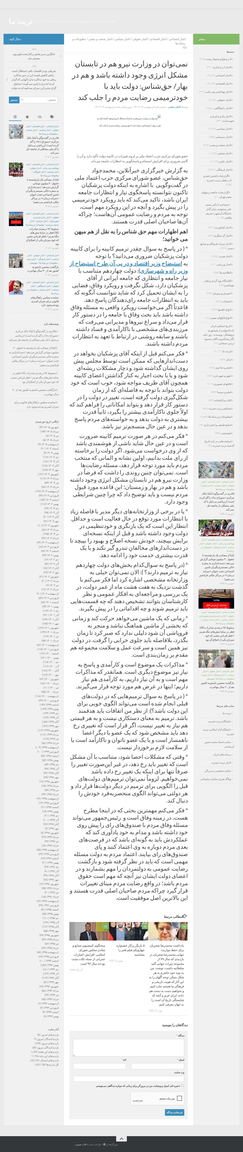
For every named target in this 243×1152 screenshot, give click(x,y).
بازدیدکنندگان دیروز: (47, 1047)
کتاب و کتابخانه (223, 400)
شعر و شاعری (223, 367)
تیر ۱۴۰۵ (54, 435)
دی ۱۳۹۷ (54, 815)
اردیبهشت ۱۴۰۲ (50, 593)
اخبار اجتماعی (177, 39)
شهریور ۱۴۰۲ (51, 576)
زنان (228, 359)
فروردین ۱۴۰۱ (51, 649)
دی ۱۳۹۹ (54, 713)
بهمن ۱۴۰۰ (53, 657)
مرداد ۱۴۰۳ (52, 529)
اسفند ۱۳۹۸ (52, 756)
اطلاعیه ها (225, 272)
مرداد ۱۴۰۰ (52, 683)
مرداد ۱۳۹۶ (52, 888)
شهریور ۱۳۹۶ (51, 884)
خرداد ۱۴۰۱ (52, 640)
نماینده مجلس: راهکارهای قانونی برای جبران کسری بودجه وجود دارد (45, 301)
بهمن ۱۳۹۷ (53, 811)
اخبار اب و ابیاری (222, 67)
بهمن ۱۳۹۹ (53, 709)
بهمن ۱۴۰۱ (53, 606)
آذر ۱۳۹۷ (54, 820)
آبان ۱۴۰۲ (53, 568)
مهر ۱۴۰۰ (53, 674)
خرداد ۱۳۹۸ (52, 794)
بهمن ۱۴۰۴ (53, 452)
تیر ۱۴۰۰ (54, 687)
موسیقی (33, 263)
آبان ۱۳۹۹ (53, 721)
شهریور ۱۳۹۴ (51, 986)
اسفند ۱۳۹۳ (52, 1012)
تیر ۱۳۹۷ (54, 841)
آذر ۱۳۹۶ (54, 871)
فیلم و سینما (224, 392)
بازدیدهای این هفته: (48, 1051)
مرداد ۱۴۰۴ (52, 478)
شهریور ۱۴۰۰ (51, 679)
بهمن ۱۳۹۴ (53, 965)
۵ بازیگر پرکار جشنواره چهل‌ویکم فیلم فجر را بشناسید (130, 950)
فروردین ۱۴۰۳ (51, 546)
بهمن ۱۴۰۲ (53, 555)
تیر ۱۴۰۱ (54, 636)
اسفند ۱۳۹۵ (52, 909)
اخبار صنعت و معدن (100, 39)
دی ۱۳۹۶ (54, 866)
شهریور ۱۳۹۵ (51, 935)
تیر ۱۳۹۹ (54, 738)
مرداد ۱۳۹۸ (52, 785)
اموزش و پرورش (222, 293)
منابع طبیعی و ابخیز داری (217, 425)
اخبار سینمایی (223, 137)
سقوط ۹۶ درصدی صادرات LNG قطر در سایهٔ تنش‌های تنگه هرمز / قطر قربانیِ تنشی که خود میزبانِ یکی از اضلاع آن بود (42, 236)
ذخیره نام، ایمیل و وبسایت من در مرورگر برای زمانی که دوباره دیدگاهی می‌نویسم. (138, 1085)
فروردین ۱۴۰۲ (51, 598)
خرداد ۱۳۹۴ (52, 999)
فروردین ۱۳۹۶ (51, 905)
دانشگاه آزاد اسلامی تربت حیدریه (218, 732)
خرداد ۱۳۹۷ (52, 845)
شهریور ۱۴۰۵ (51, 427)
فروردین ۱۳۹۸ (51, 802)
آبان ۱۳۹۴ (53, 977)
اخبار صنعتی (31, 130)
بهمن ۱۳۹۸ (53, 760)
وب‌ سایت (179, 1072)
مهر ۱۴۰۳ (53, 521)
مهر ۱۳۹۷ (53, 828)
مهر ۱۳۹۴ (53, 982)
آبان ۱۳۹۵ (53, 926)
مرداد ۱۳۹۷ (52, 837)
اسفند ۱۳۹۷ (52, 807)
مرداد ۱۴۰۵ (52, 431)
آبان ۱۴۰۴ (53, 465)
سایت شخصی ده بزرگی (217, 770)
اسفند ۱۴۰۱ (52, 602)
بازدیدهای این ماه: (49, 1056)
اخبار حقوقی (140, 39)
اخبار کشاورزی (223, 227)
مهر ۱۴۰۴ (53, 470)
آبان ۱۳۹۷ (53, 824)
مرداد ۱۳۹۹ (52, 734)
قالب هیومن (80, 1144)
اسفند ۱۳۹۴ (52, 960)
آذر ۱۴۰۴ (54, 461)
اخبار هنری (31, 259)
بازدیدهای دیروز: (50, 1043)
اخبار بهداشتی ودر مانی (218, 91)
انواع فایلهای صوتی (220, 317)
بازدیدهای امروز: (49, 1034)
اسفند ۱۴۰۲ (52, 551)
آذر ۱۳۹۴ (54, 973)
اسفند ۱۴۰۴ (52, 448)
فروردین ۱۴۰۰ (51, 700)
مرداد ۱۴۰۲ (52, 580)
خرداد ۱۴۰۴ (52, 487)
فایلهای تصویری (222, 384)
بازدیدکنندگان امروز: (47, 1039)
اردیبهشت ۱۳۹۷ (50, 849)
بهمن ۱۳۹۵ (53, 913)
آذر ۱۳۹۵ (54, 922)
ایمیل (180, 1059)
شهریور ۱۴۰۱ (51, 627)
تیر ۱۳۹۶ (54, 892)
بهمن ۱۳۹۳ (53, 1016)
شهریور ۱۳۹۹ (51, 730)
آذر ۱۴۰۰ (54, 666)
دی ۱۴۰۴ (54, 457)
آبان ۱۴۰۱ (53, 619)
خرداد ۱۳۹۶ (52, 896)
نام (124, 1059)
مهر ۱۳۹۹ (53, 726)
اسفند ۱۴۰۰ (52, 653)
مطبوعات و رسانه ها (48, 134)
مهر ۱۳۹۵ (53, 931)
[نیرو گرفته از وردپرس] (104, 1144)
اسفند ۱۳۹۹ (52, 704)
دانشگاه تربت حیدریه (219, 721)
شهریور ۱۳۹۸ (51, 781)
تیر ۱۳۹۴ (54, 995)
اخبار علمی (225, 161)
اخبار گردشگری (222, 235)
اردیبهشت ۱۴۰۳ (50, 542)
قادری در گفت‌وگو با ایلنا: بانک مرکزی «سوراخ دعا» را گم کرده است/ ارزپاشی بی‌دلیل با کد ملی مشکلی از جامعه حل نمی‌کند (42, 145)
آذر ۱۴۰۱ (54, 615)
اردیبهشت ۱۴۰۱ (50, 645)
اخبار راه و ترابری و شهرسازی (212, 616)
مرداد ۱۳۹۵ (52, 939)
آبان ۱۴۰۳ (53, 516)
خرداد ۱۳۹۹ (52, 743)
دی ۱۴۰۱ (54, 610)
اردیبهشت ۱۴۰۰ (50, 696)
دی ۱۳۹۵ (54, 918)
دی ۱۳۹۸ (54, 764)
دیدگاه (180, 1035)
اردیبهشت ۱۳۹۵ (50, 952)
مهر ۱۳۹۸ (53, 777)
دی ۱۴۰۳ (54, 508)
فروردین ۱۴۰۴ (51, 495)
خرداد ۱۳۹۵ (52, 948)
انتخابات (226, 301)
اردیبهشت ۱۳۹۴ (50, 1003)
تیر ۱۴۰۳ (54, 534)
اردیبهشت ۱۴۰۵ (50, 444)
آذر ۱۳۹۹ (54, 717)
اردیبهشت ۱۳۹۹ (50, 747)
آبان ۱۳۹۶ (53, 875)
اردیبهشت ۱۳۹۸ (50, 798)
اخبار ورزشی (224, 264)
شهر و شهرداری (222, 375)
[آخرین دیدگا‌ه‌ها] (40, 117)
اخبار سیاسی (122, 39)
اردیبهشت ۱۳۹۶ (50, 901)
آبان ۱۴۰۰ (53, 670)
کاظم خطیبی (174, 106)
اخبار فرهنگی (39, 172)
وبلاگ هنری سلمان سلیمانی (215, 779)
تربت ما (21, 21)
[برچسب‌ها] (52, 117)
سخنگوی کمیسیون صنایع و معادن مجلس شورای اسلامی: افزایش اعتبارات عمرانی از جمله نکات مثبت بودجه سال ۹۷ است (88, 954)
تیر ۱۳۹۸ (54, 790)
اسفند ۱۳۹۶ (52, 858)
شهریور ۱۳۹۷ (51, 832)
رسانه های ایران (222, 754)
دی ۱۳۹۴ (54, 969)
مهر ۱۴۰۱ (53, 623)
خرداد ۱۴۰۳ (52, 538)
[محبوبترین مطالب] (27, 117)
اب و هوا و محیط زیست (218, 59)
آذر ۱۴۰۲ (54, 563)
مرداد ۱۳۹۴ (52, 990)
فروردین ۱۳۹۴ (51, 1007)
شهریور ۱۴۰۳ (51, 525)
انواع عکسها (224, 309)
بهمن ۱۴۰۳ (53, 504)
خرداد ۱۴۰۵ (52, 440)
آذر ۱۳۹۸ (54, 768)
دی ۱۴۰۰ (54, 662)
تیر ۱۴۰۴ (54, 482)
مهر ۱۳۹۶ (53, 879)
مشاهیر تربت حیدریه (220, 408)
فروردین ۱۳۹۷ (51, 854)
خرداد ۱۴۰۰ (52, 691)
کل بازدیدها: (52, 1064)
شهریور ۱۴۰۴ (51, 474)
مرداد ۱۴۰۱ (52, 632)
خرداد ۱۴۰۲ (52, 589)
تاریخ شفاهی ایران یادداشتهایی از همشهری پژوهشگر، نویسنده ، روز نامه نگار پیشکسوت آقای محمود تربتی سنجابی (218, 334)
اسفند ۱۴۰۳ (52, 499)
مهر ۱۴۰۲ (53, 572)
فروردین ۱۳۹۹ (51, 751)
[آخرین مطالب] (15, 117)
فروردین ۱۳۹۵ (51, 956)
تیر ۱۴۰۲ (54, 585)
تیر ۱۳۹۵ (54, 943)
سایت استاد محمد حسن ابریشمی (219, 744)
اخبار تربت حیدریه (221, 762)
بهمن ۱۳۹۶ (53, 862)
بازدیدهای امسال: (49, 1060)
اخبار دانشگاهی (44, 286)
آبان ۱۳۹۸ (53, 773)
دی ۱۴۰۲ (54, 559)
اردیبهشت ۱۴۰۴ (50, 491)
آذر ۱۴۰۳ (54, 512)
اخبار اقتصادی (158, 39)
